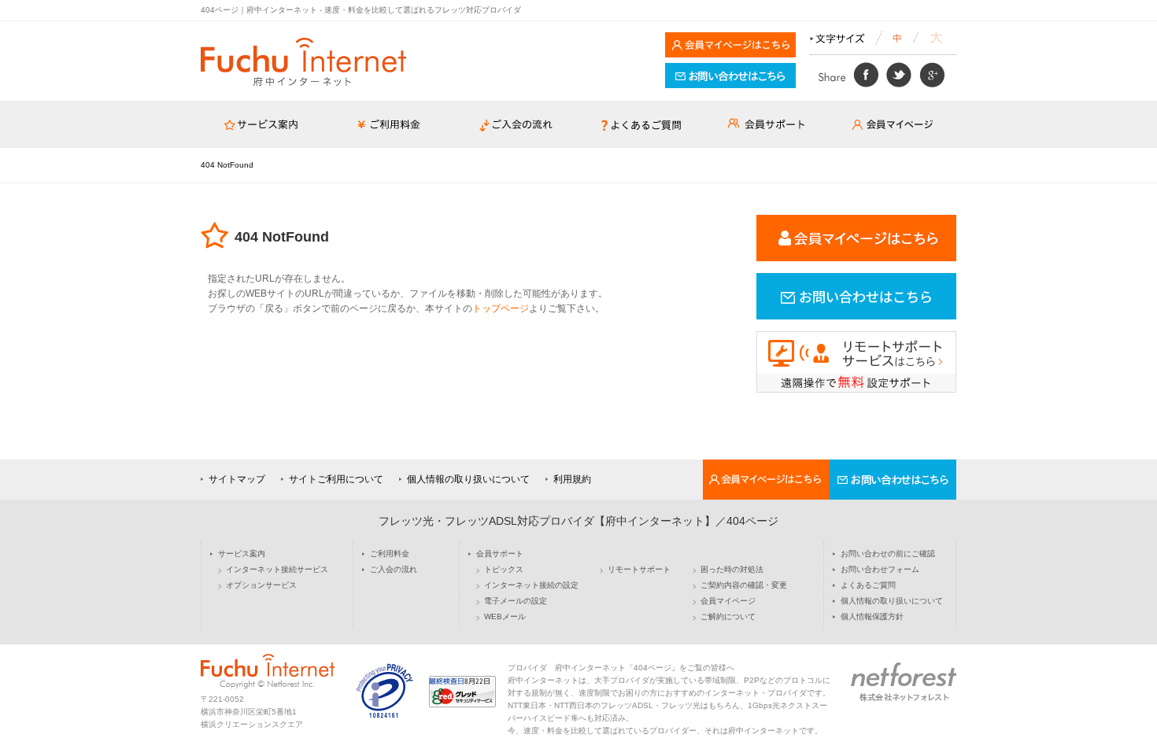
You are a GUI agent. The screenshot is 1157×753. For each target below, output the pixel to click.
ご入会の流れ (393, 570)
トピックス (503, 570)
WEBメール (505, 617)
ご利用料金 (389, 554)
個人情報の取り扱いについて (468, 479)
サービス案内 (241, 554)
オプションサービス (261, 585)
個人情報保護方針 (872, 617)
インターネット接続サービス (277, 570)
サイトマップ (237, 479)
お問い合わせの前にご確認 (888, 554)
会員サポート (499, 554)
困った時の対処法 (731, 570)
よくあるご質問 (868, 585)
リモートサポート (639, 570)
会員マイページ (728, 601)
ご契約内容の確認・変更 (743, 585)
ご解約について (728, 617)
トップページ (500, 308)
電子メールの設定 (515, 601)
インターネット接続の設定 (531, 585)
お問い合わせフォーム (880, 570)
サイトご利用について (336, 479)
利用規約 (572, 479)
